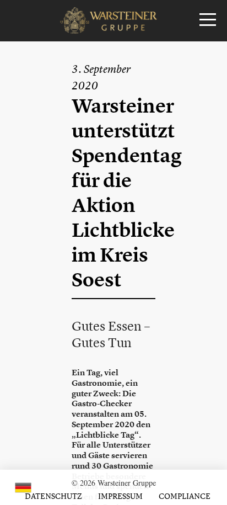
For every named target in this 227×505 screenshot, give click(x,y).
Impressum (120, 496)
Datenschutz (53, 496)
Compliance (184, 496)
